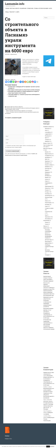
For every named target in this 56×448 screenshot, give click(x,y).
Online (8, 438)
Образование (48, 186)
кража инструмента (17, 108)
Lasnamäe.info (14, 4)
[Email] (30, 82)
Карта (50, 8)
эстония (17, 109)
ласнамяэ (10, 109)
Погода (47, 192)
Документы (47, 157)
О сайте (17, 12)
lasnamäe (8, 108)
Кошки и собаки (49, 164)
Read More (52, 446)
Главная (7, 8)
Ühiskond (47, 141)
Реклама (47, 204)
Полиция (47, 255)
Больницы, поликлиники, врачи (48, 231)
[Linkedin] (11, 82)
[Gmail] (18, 82)
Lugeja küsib (48, 134)
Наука (46, 181)
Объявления (23, 8)
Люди (46, 170)
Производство (48, 195)
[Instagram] (33, 82)
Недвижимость (48, 183)
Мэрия (46, 177)
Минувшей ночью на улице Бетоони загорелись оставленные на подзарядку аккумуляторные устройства (48, 302)
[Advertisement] (25, 100)
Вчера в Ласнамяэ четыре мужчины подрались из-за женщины (19, 110)
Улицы (7, 12)
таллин (13, 109)
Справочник (30, 8)
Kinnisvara (47, 128)
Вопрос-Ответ (46, 143)
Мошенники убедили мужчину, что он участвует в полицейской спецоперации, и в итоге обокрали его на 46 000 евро (48, 313)
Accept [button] (48, 446)
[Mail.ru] (23, 82)
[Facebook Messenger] (35, 82)
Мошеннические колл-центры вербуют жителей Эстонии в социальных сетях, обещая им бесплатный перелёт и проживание (48, 393)
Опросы (45, 226)
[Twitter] (8, 82)
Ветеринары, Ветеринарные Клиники (48, 236)
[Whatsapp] (13, 82)
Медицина (47, 172)
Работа (46, 200)
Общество (21, 106)
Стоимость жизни (49, 208)
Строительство (48, 211)
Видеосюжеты (48, 153)
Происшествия (48, 197)
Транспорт (12, 12)
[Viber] (16, 82)
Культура (47, 168)
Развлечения (48, 202)
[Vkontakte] (20, 82)
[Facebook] (6, 82)
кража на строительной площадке (28, 108)
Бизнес (46, 152)
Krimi (46, 130)
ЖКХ (46, 159)
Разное (46, 222)
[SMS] (28, 82)
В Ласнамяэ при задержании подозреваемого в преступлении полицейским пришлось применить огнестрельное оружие (48, 324)
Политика (47, 193)
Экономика (47, 218)
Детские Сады (48, 239)
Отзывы (36, 8)
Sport (46, 137)
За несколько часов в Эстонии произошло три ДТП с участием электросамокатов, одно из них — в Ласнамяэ (48, 404)
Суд (46, 215)
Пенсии (46, 190)
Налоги (46, 179)
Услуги (46, 224)
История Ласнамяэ (43, 8)
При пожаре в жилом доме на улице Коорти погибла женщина (24, 89)
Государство (48, 155)
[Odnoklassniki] (25, 82)
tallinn (11, 108)
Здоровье (47, 161)
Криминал (8, 106)
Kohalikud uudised (47, 126)
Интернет (47, 163)
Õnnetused (47, 136)
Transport (47, 139)
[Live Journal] (37, 82)
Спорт (46, 206)
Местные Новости (14, 8)
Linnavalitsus (48, 132)
